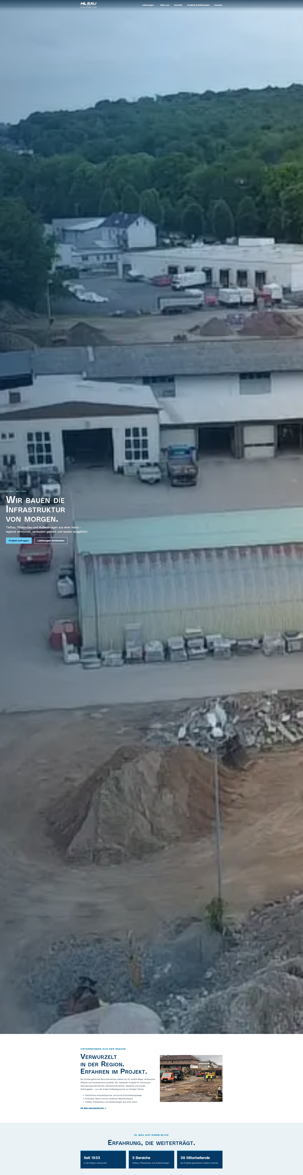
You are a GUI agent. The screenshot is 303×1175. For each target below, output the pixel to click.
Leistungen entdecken (51, 540)
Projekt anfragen (19, 540)
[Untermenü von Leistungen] (155, 4)
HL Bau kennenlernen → (93, 1108)
